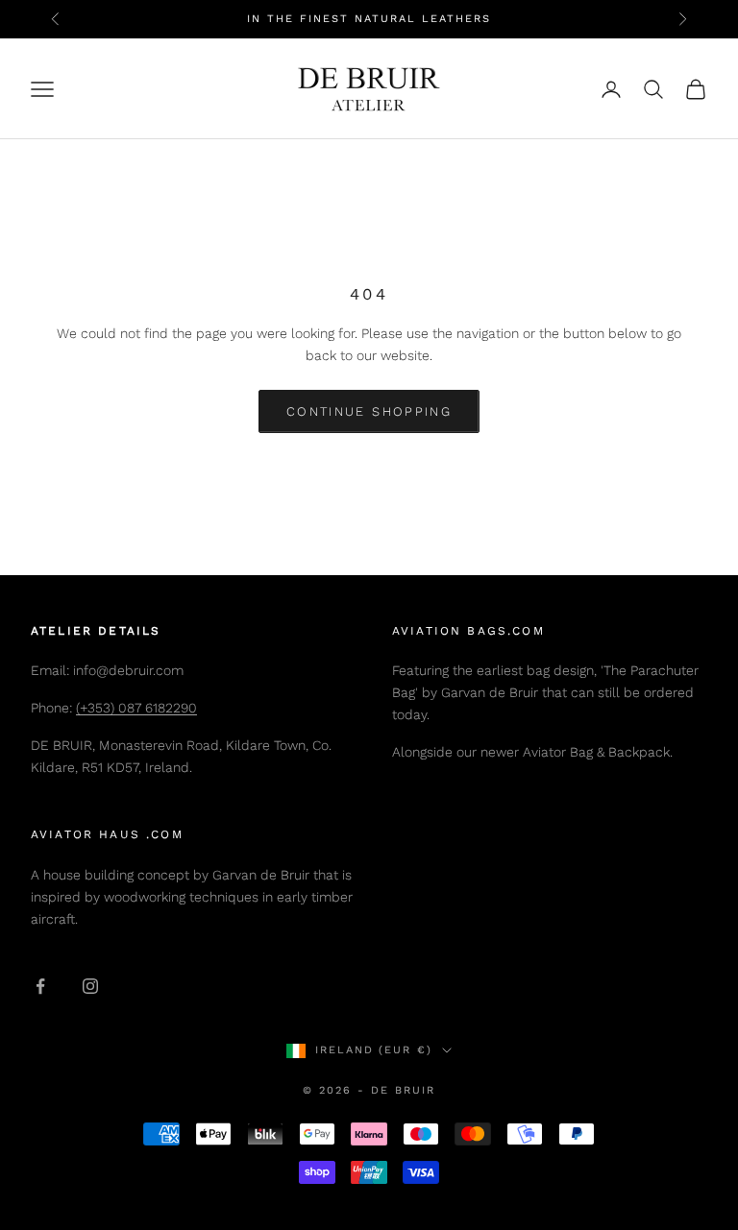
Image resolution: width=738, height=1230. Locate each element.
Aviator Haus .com (107, 834)
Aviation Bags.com (468, 631)
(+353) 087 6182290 (136, 707)
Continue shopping (369, 411)
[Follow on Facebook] (40, 986)
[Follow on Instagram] (90, 986)
